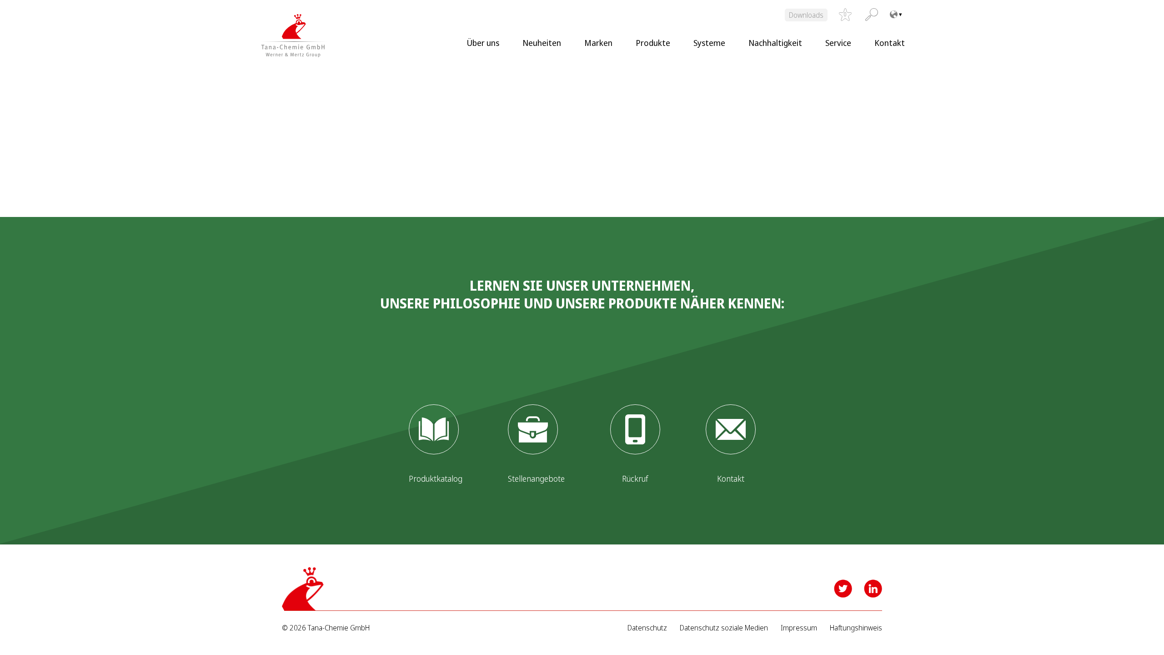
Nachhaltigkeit (775, 42)
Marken (598, 42)
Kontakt (889, 42)
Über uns (483, 42)
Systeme (709, 42)
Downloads (806, 15)
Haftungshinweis (856, 628)
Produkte (653, 42)
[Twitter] (843, 588)
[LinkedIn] (873, 588)
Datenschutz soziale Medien (724, 628)
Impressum (799, 628)
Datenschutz (647, 628)
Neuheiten (541, 42)
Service (838, 42)
